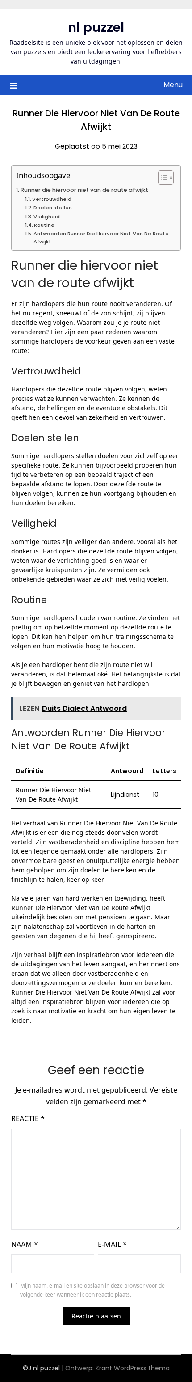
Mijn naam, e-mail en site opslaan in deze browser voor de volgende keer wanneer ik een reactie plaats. (92, 1290)
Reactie (28, 1118)
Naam (24, 1244)
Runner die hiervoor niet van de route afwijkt (84, 190)
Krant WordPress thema (133, 1368)
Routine (44, 225)
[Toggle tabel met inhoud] (161, 177)
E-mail (112, 1244)
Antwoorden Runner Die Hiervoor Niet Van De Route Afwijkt (101, 237)
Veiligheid (46, 216)
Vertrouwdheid (51, 199)
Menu (173, 85)
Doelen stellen (52, 207)
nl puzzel (96, 27)
